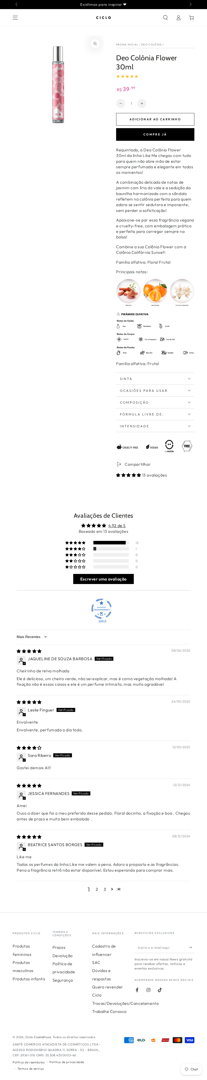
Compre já (155, 134)
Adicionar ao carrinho (155, 119)
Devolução (63, 955)
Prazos (59, 947)
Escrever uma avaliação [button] (103, 578)
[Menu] (15, 17)
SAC (96, 962)
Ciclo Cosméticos (38, 1037)
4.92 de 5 (117, 525)
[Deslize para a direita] (190, 4)
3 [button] (105, 889)
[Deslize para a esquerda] (17, 4)
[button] (165, 17)
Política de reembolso (29, 1062)
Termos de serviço (30, 1068)
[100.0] (101, 609)
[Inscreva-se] (191, 947)
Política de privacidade (66, 1062)
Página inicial (127, 44)
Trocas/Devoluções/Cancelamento (125, 1003)
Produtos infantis (29, 978)
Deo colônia (151, 44)
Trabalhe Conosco (109, 1011)
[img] (29, 651)
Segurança (63, 980)
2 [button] (97, 889)
